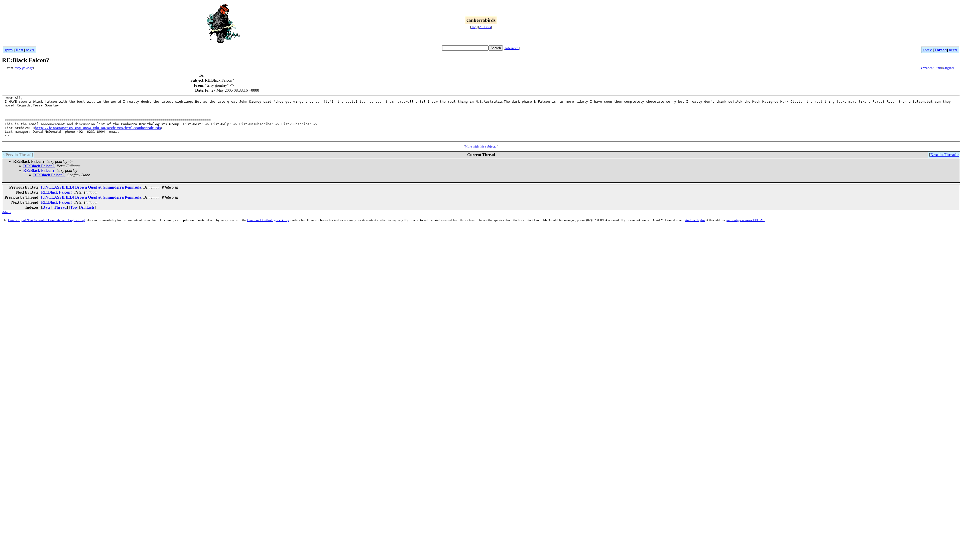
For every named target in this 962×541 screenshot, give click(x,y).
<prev (8, 50)
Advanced (512, 48)
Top (473, 27)
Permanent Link (930, 68)
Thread (940, 50)
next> (30, 50)
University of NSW (21, 220)
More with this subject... (481, 146)
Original (948, 68)
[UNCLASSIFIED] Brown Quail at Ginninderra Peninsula (91, 187)
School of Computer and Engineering (59, 220)
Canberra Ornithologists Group (268, 220)
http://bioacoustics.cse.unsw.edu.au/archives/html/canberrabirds (98, 128)
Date (20, 50)
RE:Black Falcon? (39, 166)
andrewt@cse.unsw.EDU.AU (746, 220)
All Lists (485, 27)
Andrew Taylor (695, 220)
